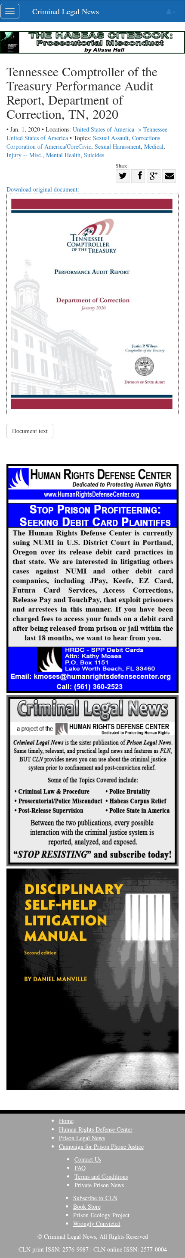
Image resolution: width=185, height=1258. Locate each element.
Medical (153, 146)
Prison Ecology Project (101, 1215)
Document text (30, 431)
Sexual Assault (111, 138)
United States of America (37, 138)
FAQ (80, 1168)
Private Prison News (99, 1185)
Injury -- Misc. (24, 155)
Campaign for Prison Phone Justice (101, 1146)
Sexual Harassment (118, 146)
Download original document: (42, 189)
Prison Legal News (82, 1138)
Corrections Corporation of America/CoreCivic (83, 142)
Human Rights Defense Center (96, 1129)
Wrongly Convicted (96, 1223)
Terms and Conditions (101, 1176)
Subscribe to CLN (95, 1198)
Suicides (94, 155)
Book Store (87, 1206)
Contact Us (87, 1159)
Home (66, 1121)
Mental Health (63, 155)
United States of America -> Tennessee (120, 129)
